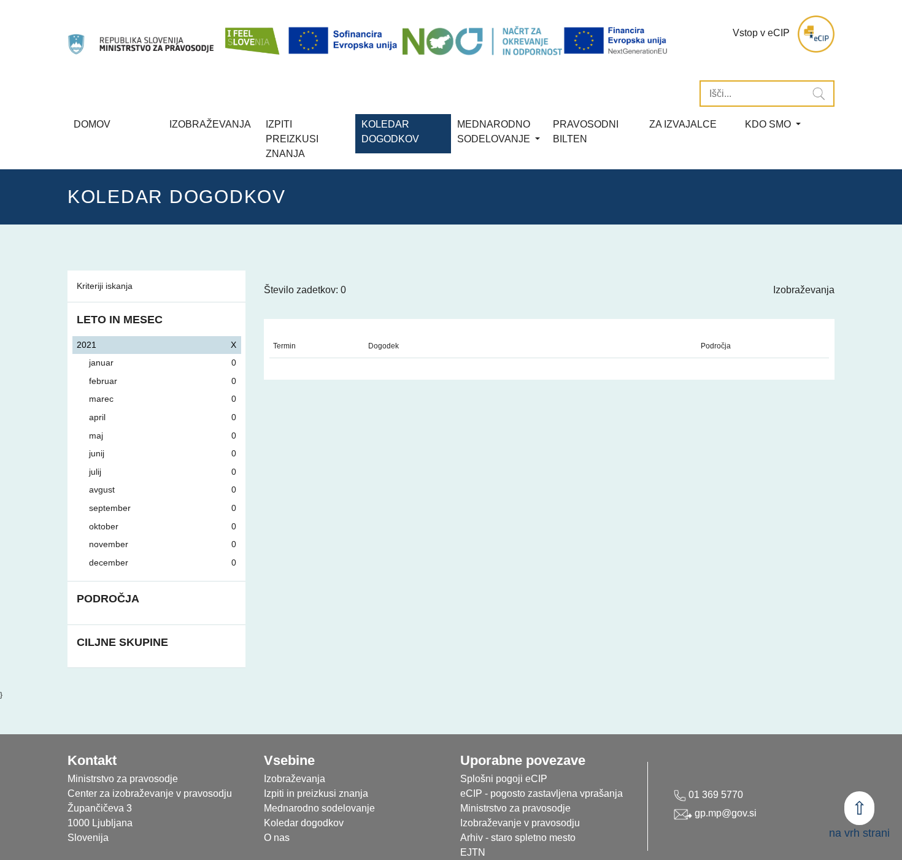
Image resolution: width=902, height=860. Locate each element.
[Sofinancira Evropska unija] (345, 40)
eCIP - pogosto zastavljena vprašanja (541, 793)
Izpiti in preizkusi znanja (316, 793)
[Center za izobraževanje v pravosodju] (142, 34)
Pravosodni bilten (586, 131)
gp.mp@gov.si (724, 813)
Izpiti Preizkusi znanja (292, 139)
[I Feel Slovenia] (252, 34)
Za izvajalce (683, 124)
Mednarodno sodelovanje (319, 808)
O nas (277, 837)
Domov (92, 124)
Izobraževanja (210, 124)
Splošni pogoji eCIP (503, 779)
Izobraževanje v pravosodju (520, 823)
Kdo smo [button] (769, 124)
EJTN (472, 852)
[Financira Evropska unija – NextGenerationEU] (616, 40)
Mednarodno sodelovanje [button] (495, 131)
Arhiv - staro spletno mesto (518, 837)
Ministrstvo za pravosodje (515, 808)
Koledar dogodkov (304, 823)
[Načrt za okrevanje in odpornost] (482, 40)
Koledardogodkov (390, 131)
